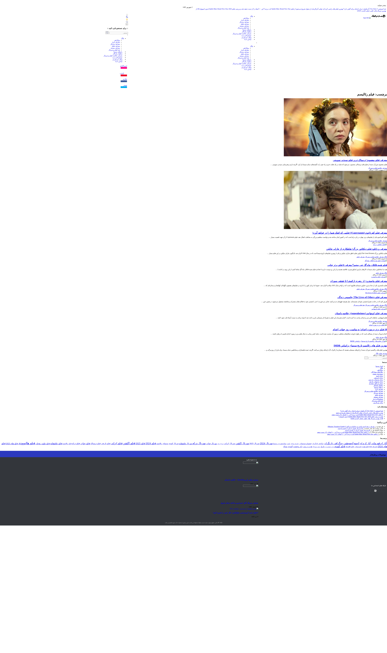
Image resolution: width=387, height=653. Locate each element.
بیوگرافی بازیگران (333, 443)
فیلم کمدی (339, 446)
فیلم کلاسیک (350, 447)
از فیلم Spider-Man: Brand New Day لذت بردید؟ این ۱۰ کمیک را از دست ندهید (269, 9)
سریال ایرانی (229, 443)
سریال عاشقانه (185, 443)
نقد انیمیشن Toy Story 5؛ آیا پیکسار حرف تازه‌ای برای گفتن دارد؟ (364, 9)
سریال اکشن (242, 443)
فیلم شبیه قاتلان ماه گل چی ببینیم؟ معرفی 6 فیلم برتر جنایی (357, 265)
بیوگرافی (246, 18)
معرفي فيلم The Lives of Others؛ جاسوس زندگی (362, 297)
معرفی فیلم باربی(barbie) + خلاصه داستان (241, 480)
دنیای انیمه (379, 376)
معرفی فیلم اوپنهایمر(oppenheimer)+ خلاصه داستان (361, 313)
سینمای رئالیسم (162, 444)
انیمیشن (348, 443)
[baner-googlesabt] (386, 6)
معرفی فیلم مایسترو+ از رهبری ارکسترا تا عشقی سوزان (358, 281)
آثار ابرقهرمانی (379, 443)
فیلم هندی (365, 446)
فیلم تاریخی (105, 443)
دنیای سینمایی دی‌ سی (375, 380)
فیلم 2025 (140, 443)
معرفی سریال (244, 22)
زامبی (288, 443)
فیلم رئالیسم (67, 444)
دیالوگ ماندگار (246, 32)
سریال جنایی (211, 443)
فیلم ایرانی (116, 443)
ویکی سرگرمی (246, 37)
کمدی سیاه (288, 446)
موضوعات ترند (246, 35)
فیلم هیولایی (358, 446)
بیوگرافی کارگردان (318, 443)
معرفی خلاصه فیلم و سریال (242, 33)
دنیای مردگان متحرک (376, 383)
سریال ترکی (220, 443)
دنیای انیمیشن (378, 378)
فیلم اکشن (129, 443)
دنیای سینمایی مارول (376, 381)
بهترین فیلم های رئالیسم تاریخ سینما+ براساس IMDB (360, 345)
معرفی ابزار (245, 20)
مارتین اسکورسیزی (329, 446)
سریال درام (199, 443)
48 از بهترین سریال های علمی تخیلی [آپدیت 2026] (367, 418)
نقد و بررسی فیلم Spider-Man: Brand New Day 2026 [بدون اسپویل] (221, 9)
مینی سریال (316, 446)
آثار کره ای (365, 443)
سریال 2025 (254, 443)
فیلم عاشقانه (56, 443)
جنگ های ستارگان (377, 372)
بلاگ (251, 16)
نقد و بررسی (307, 447)
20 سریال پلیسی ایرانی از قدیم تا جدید (350, 428)
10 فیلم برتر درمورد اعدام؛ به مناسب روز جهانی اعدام (360, 329)
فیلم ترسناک (96, 443)
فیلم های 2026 (373, 446)
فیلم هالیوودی (26, 443)
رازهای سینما (247, 30)
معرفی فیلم (245, 24)
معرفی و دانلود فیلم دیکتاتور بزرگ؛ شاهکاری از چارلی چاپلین (356, 249)
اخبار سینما (379, 366)
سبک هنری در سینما (279, 443)
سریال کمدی (174, 443)
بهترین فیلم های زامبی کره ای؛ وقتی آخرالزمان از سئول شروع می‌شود (319, 9)
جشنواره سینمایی (305, 444)
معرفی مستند (244, 26)
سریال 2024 (266, 443)
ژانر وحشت (297, 446)
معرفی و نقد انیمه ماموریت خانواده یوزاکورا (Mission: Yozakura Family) (351, 426)
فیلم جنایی (85, 443)
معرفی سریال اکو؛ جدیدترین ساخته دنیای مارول (239, 503)
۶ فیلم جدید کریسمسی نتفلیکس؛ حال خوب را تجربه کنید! (235, 513)
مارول (322, 447)
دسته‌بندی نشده (378, 374)
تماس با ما (247, 39)
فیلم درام (76, 443)
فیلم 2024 (151, 443)
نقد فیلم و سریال (243, 28)
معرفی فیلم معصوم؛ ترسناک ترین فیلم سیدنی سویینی (360, 160)
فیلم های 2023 (12, 443)
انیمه (356, 443)
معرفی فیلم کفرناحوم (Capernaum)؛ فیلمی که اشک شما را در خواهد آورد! (349, 233)
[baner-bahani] (386, 4)
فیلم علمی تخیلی (42, 443)
